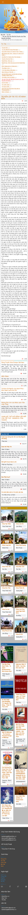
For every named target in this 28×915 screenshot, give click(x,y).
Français (3, 880)
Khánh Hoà (5, 548)
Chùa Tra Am (5, 609)
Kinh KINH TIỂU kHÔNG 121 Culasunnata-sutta (20, 798)
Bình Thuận (19, 548)
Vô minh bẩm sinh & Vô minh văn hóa (12, 492)
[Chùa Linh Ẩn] (21, 516)
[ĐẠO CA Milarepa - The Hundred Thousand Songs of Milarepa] (7, 722)
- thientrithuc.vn (5, 896)
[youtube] (2, 886)
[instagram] (26, 886)
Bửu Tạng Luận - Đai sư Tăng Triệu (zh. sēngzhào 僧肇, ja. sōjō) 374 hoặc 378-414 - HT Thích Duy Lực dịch (7, 810)
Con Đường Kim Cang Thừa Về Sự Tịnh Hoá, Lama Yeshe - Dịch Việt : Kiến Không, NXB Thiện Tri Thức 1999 (7, 772)
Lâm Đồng (5, 633)
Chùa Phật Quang (21, 545)
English (3, 878)
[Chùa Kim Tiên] (7, 580)
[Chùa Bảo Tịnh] (21, 559)
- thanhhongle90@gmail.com (8, 840)
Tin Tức (9, 34)
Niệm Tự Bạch (5, 449)
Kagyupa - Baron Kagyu (6, 781)
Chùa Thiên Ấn (20, 588)
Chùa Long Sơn (6, 545)
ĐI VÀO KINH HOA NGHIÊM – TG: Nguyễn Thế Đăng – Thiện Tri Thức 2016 (6, 703)
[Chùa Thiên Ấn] (21, 580)
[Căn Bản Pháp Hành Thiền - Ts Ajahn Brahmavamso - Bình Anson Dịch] (7, 654)
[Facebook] (10, 886)
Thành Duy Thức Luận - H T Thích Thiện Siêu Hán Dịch (20, 697)
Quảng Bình (19, 637)
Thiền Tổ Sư (5, 818)
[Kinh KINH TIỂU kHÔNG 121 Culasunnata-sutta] (21, 790)
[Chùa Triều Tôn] (7, 559)
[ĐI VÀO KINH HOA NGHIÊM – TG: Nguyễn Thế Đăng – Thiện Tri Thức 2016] (7, 689)
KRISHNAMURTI (20, 781)
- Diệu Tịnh (4, 898)
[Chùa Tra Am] (7, 602)
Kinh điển (4, 709)
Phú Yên (4, 569)
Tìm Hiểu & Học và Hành (8, 495)
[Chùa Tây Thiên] (7, 516)
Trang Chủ (3, 859)
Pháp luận (4, 441)
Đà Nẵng (18, 615)
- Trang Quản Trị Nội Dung (8, 849)
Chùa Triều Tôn (6, 566)
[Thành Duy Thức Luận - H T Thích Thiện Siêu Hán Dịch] (21, 684)
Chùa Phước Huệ (7, 631)
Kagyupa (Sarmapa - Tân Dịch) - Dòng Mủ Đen (6, 742)
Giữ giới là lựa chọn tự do (8, 462)
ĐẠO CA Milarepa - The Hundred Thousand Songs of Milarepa (7, 734)
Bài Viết (3, 34)
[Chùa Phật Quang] (21, 537)
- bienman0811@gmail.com (8, 838)
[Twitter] (18, 886)
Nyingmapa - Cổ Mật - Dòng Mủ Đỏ (20, 741)
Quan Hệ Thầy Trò (6, 446)
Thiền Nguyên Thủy (6, 674)
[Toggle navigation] (3, 2)
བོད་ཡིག (2, 881)
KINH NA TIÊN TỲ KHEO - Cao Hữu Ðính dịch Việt (21, 666)
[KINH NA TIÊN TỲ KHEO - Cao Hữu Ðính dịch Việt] (21, 654)
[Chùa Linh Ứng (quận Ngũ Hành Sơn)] (21, 602)
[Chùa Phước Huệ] (7, 623)
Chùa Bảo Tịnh (20, 566)
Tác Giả (3, 860)
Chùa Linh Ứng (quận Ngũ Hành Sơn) (20, 611)
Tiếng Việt (3, 876)
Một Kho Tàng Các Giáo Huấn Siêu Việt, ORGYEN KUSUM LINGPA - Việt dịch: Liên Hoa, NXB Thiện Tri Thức (21, 730)
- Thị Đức (3, 900)
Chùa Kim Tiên (6, 588)
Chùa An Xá (19, 634)
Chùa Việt (3, 862)
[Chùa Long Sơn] (7, 537)
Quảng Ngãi (19, 590)
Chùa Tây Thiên (6, 524)
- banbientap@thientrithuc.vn (8, 836)
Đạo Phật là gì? (5, 477)
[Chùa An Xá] (21, 626)
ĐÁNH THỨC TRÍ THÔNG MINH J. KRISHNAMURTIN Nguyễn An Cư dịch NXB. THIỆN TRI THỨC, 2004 (20, 774)
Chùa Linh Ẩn (20, 524)
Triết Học (18, 702)
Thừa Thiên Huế (6, 526)
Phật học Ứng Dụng (7, 464)
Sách (2, 866)
